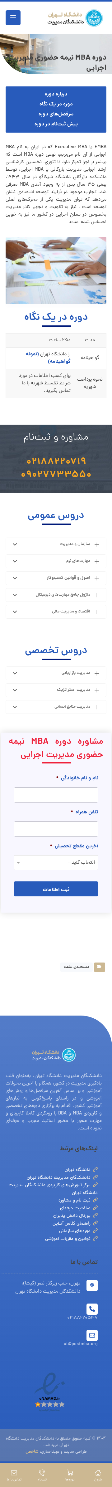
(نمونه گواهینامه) (48, 358)
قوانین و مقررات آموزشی (68, 1239)
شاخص (32, 1451)
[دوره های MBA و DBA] (75, 18)
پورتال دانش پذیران (72, 1216)
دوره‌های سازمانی (75, 1231)
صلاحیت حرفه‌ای (75, 1208)
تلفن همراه (84, 812)
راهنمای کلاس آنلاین (72, 1223)
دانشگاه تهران (78, 1170)
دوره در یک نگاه (56, 104)
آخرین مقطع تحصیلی (74, 846)
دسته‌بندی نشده (76, 967)
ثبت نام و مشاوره (74, 1200)
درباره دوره (56, 94)
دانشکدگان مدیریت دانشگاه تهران (59, 1178)
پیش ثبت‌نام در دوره (56, 124)
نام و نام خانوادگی (77, 778)
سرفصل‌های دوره (56, 114)
